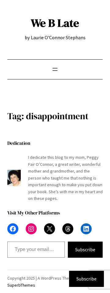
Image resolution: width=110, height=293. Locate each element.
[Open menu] (55, 69)
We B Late (55, 22)
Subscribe (85, 249)
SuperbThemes (21, 285)
